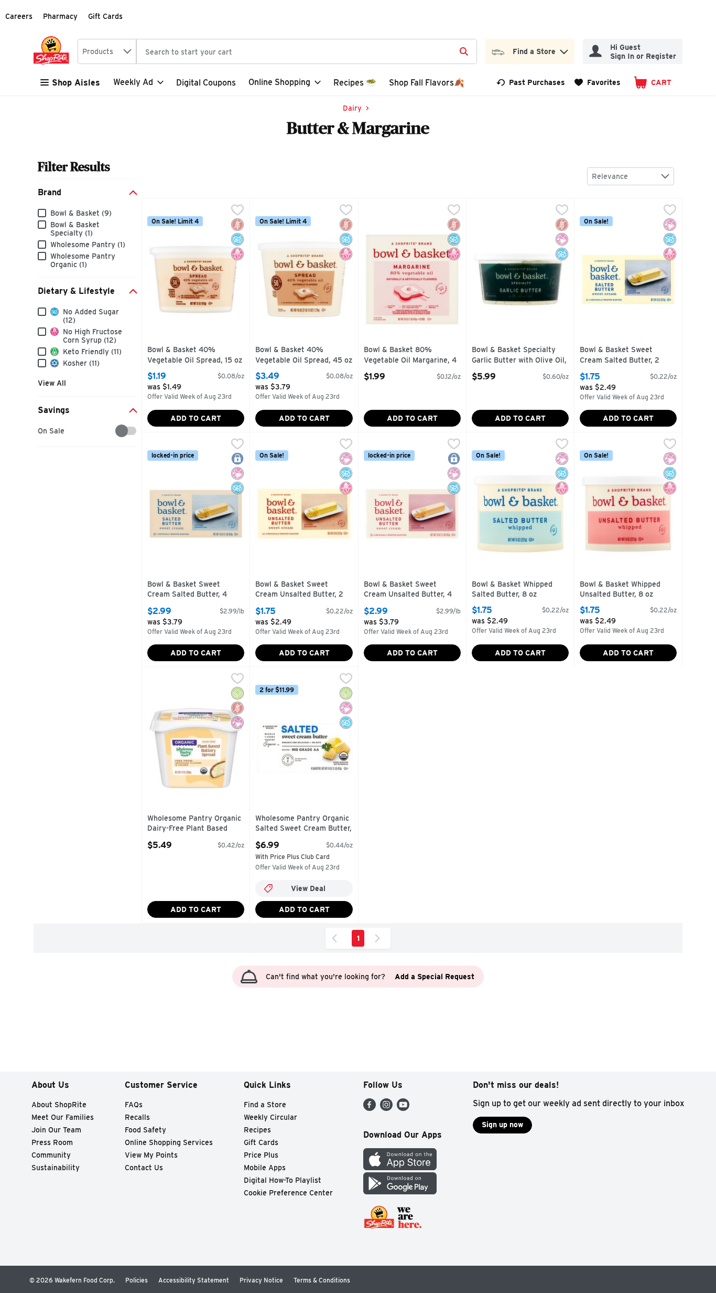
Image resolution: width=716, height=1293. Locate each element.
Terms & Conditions (322, 1280)
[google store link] (400, 1191)
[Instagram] (386, 1108)
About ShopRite (58, 1104)
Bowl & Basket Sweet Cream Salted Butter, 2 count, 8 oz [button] (624, 355)
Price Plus (261, 1155)
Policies (136, 1280)
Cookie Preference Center (288, 1193)
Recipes (257, 1130)
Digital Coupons (206, 83)
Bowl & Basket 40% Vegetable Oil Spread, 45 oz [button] (303, 355)
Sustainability (55, 1167)
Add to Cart (195, 418)
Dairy (352, 108)
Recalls (137, 1117)
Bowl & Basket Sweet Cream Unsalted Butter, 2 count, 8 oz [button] (299, 590)
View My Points (151, 1155)
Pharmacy (60, 16)
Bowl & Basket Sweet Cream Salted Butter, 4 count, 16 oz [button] (191, 590)
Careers (18, 16)
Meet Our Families (62, 1117)
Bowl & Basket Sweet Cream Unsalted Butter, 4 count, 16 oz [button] (408, 590)
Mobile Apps (265, 1167)
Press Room (52, 1142)
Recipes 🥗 (354, 83)
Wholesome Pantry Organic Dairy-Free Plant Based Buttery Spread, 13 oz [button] (194, 824)
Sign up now (502, 1124)
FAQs (134, 1104)
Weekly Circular (270, 1117)
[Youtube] (403, 1108)
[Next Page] (379, 938)
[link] (531, 82)
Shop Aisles (76, 83)
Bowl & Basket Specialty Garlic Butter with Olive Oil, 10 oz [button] (519, 355)
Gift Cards (105, 16)
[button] (564, 49)
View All (52, 383)
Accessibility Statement (193, 1280)
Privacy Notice (261, 1280)
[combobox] (107, 51)
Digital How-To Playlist (282, 1180)
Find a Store (265, 1104)
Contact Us (144, 1167)
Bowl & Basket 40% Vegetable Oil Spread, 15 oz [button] (194, 355)
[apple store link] (400, 1167)
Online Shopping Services (169, 1142)
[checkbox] (43, 431)
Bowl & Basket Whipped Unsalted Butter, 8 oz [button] (624, 589)
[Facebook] (369, 1108)
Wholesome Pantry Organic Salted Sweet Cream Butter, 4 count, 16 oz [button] (303, 824)
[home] (53, 51)
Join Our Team (56, 1130)
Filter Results (74, 167)
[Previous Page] (336, 938)
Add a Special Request (434, 976)
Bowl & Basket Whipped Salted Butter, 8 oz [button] (516, 589)
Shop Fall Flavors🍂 (426, 83)
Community (51, 1155)
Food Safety (145, 1130)
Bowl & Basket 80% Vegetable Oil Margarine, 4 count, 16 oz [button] (410, 355)
